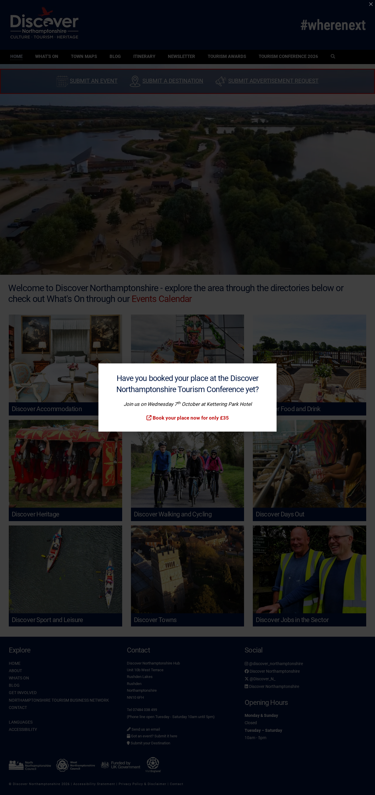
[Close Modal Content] (371, 4)
